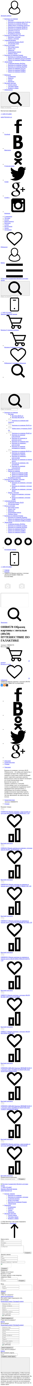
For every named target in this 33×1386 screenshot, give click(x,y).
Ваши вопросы (9, 221)
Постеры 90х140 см (18, 417)
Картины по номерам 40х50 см (17, 28)
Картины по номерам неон (20, 441)
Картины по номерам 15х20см (17, 65)
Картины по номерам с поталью (14, 35)
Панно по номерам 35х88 (20, 473)
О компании (12, 76)
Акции (10, 80)
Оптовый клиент (18, 1301)
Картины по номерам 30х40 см (17, 27)
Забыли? (3, 1291)
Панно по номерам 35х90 (20, 474)
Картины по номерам (11, 19)
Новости (10, 78)
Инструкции (8, 226)
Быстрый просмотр (7, 843)
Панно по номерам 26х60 (20, 476)
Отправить (22, 1179)
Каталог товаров (9, 1193)
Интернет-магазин (10, 83)
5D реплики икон (13, 43)
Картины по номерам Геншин (13, 55)
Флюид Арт (11, 48)
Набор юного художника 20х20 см (19, 25)
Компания (7, 75)
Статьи (6, 225)
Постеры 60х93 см (17, 416)
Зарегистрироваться (7, 1296)
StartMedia (13, 1223)
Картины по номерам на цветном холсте (19, 439)
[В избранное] (14, 827)
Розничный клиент (7, 1301)
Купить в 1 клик (6, 664)
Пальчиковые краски (14, 52)
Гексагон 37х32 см (14, 30)
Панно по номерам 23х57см (16, 68)
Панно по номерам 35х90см (16, 71)
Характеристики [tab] (9, 800)
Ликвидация (8, 62)
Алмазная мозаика (10, 40)
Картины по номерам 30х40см (17, 57)
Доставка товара (13, 86)
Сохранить (28, 1252)
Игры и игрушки (9, 45)
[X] (7, 685)
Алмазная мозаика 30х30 (16, 42)
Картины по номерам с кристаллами (19, 444)
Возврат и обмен (13, 88)
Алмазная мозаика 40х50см (16, 63)
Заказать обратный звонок (9, 314)
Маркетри (11, 50)
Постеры (11, 20)
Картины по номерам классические (18, 435)
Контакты (11, 81)
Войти (3, 1293)
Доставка (7, 218)
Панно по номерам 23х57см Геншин (19, 58)
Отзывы (6, 764)
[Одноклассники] (4, 685)
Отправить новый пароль (8, 1356)
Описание (7, 761)
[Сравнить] (14, 841)
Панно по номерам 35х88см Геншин (19, 60)
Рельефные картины (14, 33)
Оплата (6, 220)
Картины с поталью (14, 37)
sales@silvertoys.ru (6, 117)
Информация (8, 89)
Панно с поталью (13, 38)
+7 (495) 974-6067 (6, 114)
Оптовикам (8, 229)
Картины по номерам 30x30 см (17, 24)
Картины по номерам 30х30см (17, 67)
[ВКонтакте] (2, 685)
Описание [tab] (7, 767)
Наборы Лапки (12, 53)
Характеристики (9, 762)
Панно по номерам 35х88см (16, 70)
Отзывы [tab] (6, 804)
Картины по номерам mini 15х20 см (19, 22)
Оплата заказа (12, 85)
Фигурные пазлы (13, 47)
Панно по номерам (14, 32)
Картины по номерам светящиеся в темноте (18, 447)
